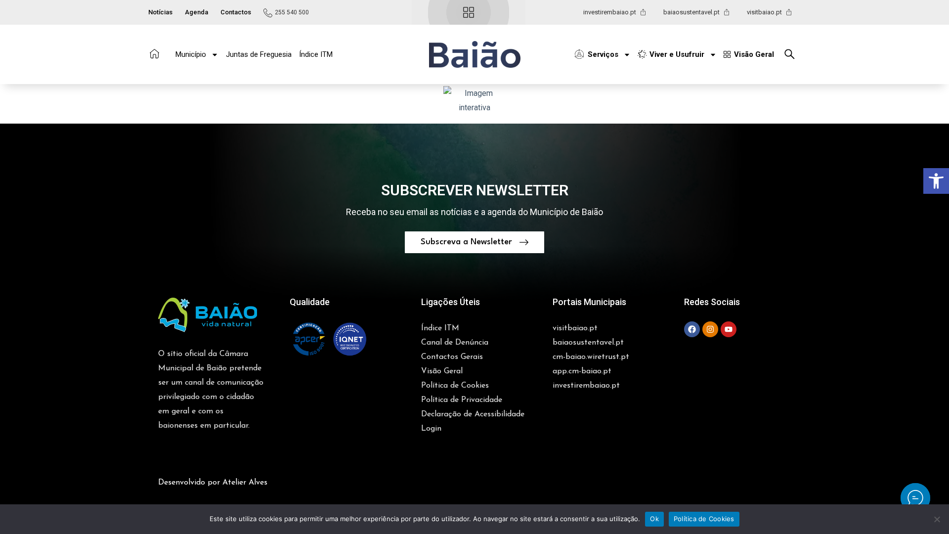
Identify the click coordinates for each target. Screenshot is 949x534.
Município (190, 54)
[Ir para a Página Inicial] (154, 53)
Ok (654, 519)
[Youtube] (728, 329)
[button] (474, 54)
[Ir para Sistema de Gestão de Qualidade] (329, 339)
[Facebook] (692, 329)
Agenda (196, 12)
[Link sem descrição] (915, 498)
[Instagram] (710, 329)
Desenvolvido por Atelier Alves (212, 483)
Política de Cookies (704, 519)
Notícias (160, 12)
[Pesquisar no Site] (792, 54)
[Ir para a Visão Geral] (468, 12)
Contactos (235, 12)
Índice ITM (316, 54)
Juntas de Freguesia (259, 54)
